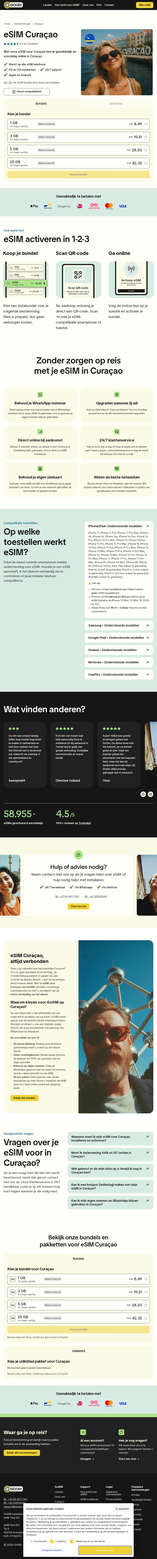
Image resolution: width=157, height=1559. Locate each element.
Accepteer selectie (52, 1550)
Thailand (136, 1509)
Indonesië (136, 1519)
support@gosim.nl (14, 1506)
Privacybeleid (114, 1499)
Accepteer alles (105, 1550)
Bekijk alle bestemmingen (22, 1452)
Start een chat (128, 1459)
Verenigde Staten (141, 1499)
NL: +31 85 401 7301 (67, 896)
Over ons (88, 5)
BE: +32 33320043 (96, 896)
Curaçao (136, 1529)
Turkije (135, 1504)
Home (7, 23)
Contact (109, 5)
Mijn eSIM (144, 5)
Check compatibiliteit (28, 91)
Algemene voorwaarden (113, 1493)
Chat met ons (78, 906)
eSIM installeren (89, 1499)
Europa (135, 1494)
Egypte (135, 1524)
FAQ (99, 5)
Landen (47, 5)
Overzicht (124, 1509)
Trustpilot (32, 43)
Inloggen (86, 1459)
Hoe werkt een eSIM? (67, 5)
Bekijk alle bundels (24, 1098)
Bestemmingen (23, 23)
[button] (143, 794)
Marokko (136, 1514)
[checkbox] (36, 1541)
